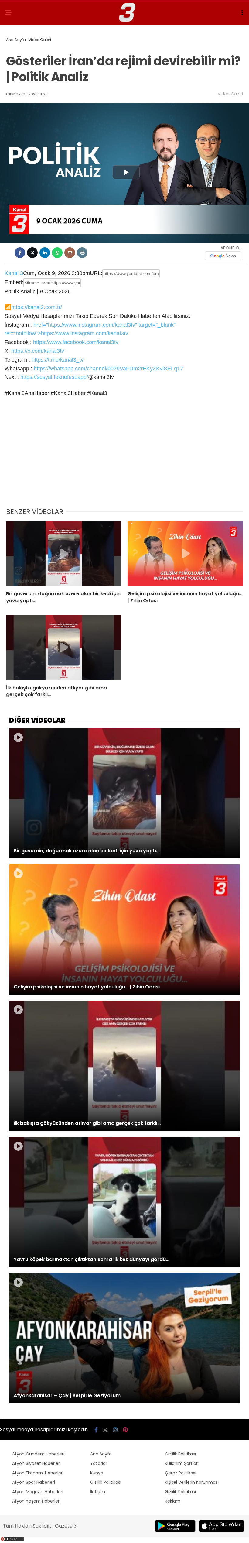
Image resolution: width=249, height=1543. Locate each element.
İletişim (97, 1492)
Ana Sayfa (101, 1454)
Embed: (14, 282)
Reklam (172, 1501)
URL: (96, 273)
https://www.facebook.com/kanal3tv (75, 342)
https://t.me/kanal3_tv (58, 360)
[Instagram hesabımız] (115, 1430)
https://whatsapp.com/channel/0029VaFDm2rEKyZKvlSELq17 (108, 369)
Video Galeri (230, 94)
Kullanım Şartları (182, 1463)
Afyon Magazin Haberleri (37, 1492)
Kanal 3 (14, 273)
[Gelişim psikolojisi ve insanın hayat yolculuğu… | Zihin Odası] (185, 553)
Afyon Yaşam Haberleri (36, 1501)
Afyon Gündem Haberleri (38, 1454)
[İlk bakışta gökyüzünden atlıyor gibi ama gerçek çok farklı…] (63, 647)
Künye (96, 1473)
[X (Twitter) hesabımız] (105, 1430)
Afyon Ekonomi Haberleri (37, 1473)
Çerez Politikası (180, 1473)
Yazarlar (98, 1463)
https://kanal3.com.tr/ (36, 307)
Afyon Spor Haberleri (33, 1482)
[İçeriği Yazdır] (82, 252)
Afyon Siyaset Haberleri (36, 1463)
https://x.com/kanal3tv (37, 351)
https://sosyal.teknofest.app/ (54, 377)
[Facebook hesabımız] (96, 1430)
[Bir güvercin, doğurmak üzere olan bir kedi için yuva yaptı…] (63, 553)
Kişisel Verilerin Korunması (192, 1482)
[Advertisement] (124, 456)
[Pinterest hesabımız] (125, 1430)
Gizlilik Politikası (105, 1482)
